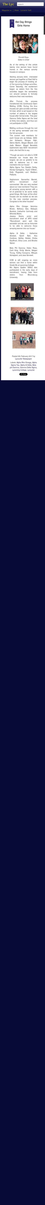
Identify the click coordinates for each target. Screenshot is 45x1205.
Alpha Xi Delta (26, 365)
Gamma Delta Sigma (28, 367)
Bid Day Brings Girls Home (23, 23)
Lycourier (31, 370)
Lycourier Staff (25, 10)
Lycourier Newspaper (23, 358)
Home (16, 10)
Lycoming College (19, 370)
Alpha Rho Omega (24, 362)
